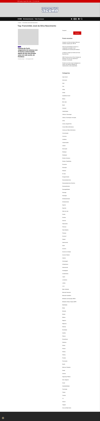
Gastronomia (65, 242)
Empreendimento (66, 186)
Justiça (19, 46)
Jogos (63, 276)
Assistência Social (66, 95)
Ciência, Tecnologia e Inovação (69, 117)
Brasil (63, 105)
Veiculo (64, 401)
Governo (64, 248)
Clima (63, 120)
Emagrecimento (65, 176)
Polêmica (64, 342)
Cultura (63, 145)
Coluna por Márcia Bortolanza (68, 130)
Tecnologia (64, 389)
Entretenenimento (66, 198)
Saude (63, 370)
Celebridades (65, 111)
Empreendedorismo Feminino (68, 183)
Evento (63, 214)
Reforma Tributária (66, 367)
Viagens (64, 404)
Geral (63, 245)
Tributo (63, 392)
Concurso (64, 136)
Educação (64, 167)
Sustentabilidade (66, 386)
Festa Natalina (65, 230)
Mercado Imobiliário (66, 295)
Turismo (64, 395)
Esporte (64, 205)
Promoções (64, 361)
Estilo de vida (65, 211)
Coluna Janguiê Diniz (67, 123)
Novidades (64, 329)
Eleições (64, 170)
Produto (64, 358)
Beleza (63, 98)
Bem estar (64, 102)
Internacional (65, 267)
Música (63, 317)
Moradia (64, 311)
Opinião (64, 333)
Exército (64, 220)
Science (64, 373)
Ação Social (65, 77)
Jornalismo (64, 279)
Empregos (64, 195)
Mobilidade (64, 304)
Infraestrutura (65, 264)
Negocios (64, 323)
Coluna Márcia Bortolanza (68, 126)
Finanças (64, 233)
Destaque (64, 151)
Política (64, 351)
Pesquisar (64, 30)
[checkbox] (3, 418)
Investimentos (65, 273)
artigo (63, 89)
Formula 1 (64, 236)
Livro (63, 286)
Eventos (64, 217)
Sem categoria (65, 379)
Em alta (64, 173)
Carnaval (64, 108)
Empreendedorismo (66, 180)
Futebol (64, 239)
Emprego (64, 192)
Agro (63, 83)
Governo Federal (66, 254)
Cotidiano (64, 139)
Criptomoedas (65, 142)
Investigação (65, 270)
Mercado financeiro (66, 292)
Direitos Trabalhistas (66, 161)
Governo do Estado (66, 251)
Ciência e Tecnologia (66, 114)
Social (63, 382)
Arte (63, 86)
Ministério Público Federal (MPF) (69, 301)
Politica (64, 354)
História (64, 258)
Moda (63, 308)
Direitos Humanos (66, 158)
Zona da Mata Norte (66, 407)
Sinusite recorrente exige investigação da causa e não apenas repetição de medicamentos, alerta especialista (71, 64)
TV (63, 398)
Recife (63, 364)
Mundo (63, 314)
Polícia (63, 345)
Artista (63, 92)
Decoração (64, 148)
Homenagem (65, 261)
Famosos (64, 226)
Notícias (64, 326)
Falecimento (65, 223)
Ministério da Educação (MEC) (69, 298)
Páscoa (64, 336)
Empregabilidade (66, 189)
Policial (63, 348)
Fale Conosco (39, 19)
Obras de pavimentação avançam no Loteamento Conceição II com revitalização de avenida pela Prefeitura (71, 48)
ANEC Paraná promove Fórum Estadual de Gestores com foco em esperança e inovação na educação (71, 58)
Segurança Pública (66, 376)
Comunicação (65, 133)
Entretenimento (28, 19)
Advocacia (64, 80)
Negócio (64, 320)
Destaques (64, 155)
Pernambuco (65, 339)
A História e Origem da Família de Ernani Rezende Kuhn (71, 53)
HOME (20, 19)
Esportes (64, 208)
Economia (64, 164)
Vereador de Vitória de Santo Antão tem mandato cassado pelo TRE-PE (71, 43)
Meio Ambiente (65, 289)
